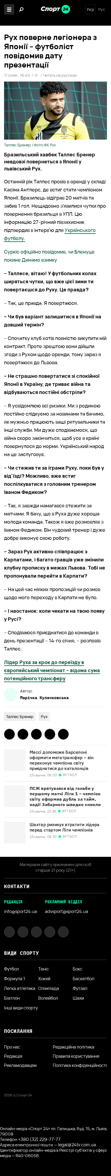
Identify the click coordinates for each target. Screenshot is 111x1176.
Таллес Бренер (19, 716)
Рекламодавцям (20, 1065)
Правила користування (76, 1056)
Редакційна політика (73, 1047)
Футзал (80, 988)
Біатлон (12, 998)
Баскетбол (83, 978)
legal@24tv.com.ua (77, 1145)
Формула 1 (14, 978)
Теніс (43, 969)
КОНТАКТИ (16, 886)
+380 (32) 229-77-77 (39, 1139)
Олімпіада (48, 988)
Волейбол (48, 998)
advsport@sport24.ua (66, 911)
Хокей (44, 978)
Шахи (78, 998)
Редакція (13, 1056)
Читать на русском (60, 75)
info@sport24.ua (20, 911)
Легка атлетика (19, 988)
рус (101, 9)
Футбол (11, 969)
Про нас (12, 1047)
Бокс (77, 969)
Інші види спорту (21, 1008)
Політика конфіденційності (80, 1065)
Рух (44, 716)
